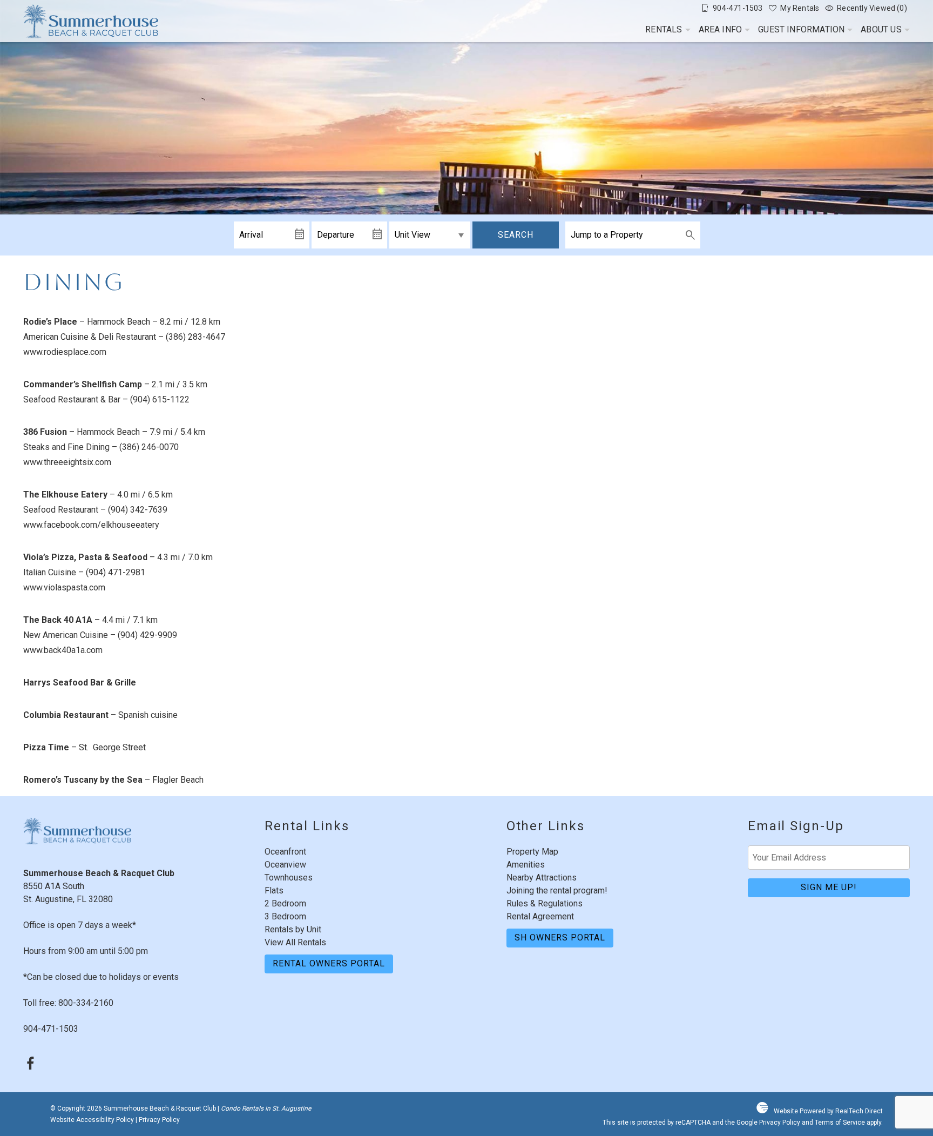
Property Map (532, 851)
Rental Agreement (540, 916)
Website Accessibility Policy (92, 1120)
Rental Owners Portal (329, 963)
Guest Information (801, 29)
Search (515, 235)
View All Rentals (295, 942)
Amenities (525, 864)
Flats (274, 890)
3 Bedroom (285, 916)
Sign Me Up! (829, 887)
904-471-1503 (50, 1029)
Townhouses (289, 877)
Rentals (663, 29)
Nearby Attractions (541, 877)
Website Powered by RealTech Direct (828, 1111)
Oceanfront (285, 851)
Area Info (720, 29)
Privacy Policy (159, 1120)
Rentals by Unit (293, 929)
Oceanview (285, 864)
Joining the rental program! (556, 890)
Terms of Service (840, 1122)
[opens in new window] (30, 1064)
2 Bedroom (285, 903)
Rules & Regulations (544, 903)
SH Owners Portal (560, 937)
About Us (881, 29)
